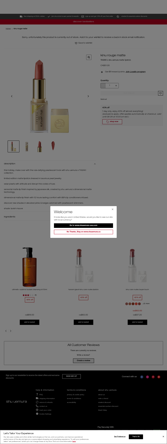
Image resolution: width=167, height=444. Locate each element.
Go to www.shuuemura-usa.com (83, 225)
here (74, 441)
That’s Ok (136, 437)
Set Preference (119, 437)
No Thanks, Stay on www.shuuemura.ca (83, 232)
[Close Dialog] (112, 209)
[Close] (163, 436)
